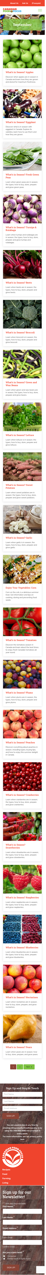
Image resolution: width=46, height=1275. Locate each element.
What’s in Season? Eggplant (21, 122)
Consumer (11, 1256)
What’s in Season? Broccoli (20, 332)
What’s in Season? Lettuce (20, 435)
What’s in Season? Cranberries (22, 794)
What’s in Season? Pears (19, 1047)
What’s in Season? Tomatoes (21, 640)
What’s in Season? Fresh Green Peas (22, 176)
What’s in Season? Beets (19, 282)
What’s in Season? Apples (19, 72)
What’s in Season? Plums (19, 692)
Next (28, 1067)
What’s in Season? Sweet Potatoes (19, 486)
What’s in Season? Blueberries (22, 947)
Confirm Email (9, 1247)
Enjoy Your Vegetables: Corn (21, 587)
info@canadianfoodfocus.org (24, 1128)
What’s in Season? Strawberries (15, 846)
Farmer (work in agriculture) (19, 1259)
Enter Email (7, 1237)
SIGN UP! (11, 1116)
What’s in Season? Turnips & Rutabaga (21, 229)
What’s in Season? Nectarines (22, 997)
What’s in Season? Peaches (20, 742)
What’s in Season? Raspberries (22, 897)
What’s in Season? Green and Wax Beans (21, 384)
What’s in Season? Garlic (19, 537)
